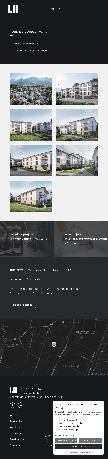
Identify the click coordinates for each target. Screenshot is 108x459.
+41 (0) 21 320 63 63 (30, 389)
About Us (16, 433)
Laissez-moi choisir (66, 440)
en (60, 9)
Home (14, 415)
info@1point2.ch (29, 393)
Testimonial (17, 439)
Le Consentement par (78, 452)
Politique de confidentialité (64, 435)
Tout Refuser (90, 440)
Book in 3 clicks (22, 305)
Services (15, 427)
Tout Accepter (78, 446)
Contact (15, 445)
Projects (16, 421)
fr (52, 9)
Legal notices (52, 441)
